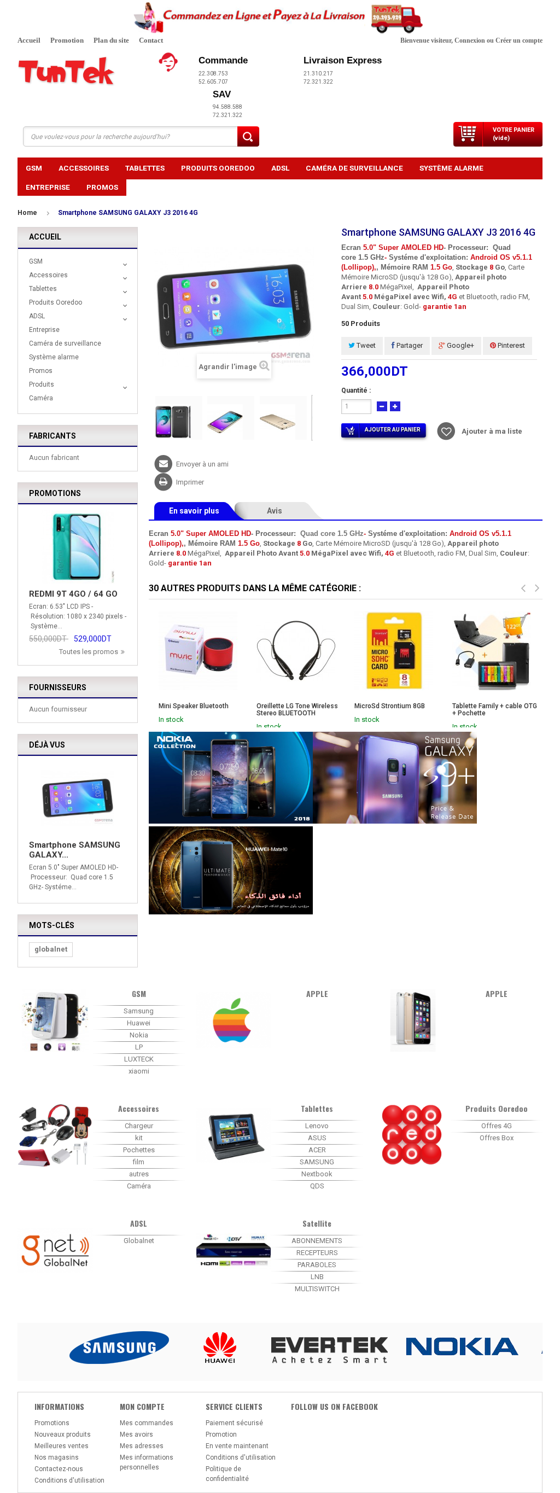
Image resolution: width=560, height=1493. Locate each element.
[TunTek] (83, 71)
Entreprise (48, 187)
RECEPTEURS (317, 1253)
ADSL (280, 168)
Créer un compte (518, 40)
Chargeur (139, 1126)
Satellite (316, 1223)
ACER (317, 1150)
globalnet (50, 949)
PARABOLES (317, 1265)
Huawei (138, 1023)
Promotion (67, 40)
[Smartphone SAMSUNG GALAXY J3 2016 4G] (178, 418)
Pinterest (510, 345)
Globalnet (139, 1241)
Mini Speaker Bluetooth (194, 706)
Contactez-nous (58, 1469)
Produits (41, 384)
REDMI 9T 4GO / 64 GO (73, 594)
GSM (34, 168)
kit (139, 1138)
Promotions (55, 493)
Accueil (29, 40)
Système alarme (451, 168)
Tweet (365, 345)
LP (139, 1047)
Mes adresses (142, 1446)
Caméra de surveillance (354, 168)
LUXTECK (139, 1059)
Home (27, 213)
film (138, 1162)
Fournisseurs (57, 687)
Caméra (41, 398)
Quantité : (356, 390)
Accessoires (84, 168)
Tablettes (145, 168)
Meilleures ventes (61, 1446)
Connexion (469, 40)
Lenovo (317, 1126)
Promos (102, 187)
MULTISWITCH (317, 1289)
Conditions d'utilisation (69, 1480)
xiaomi (139, 1071)
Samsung (139, 1011)
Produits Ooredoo (218, 168)
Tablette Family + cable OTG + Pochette (494, 709)
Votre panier (513, 134)
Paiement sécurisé (234, 1423)
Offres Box (497, 1138)
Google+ (459, 345)
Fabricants (52, 435)
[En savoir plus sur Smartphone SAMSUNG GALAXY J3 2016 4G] (77, 798)
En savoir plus (194, 510)
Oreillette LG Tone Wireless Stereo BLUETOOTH (297, 709)
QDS (317, 1186)
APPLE (317, 993)
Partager (409, 345)
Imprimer (190, 482)
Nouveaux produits (62, 1434)
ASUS (317, 1138)
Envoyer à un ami (202, 464)
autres (139, 1174)
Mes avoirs (136, 1434)
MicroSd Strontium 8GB (389, 706)
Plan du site (111, 40)
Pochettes (139, 1150)
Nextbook (316, 1174)
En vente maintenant (237, 1446)
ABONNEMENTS (316, 1241)
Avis (274, 510)
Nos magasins (56, 1457)
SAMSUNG (317, 1162)
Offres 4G (496, 1126)
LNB (317, 1277)
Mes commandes (146, 1423)
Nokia (139, 1035)
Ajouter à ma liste (492, 431)
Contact (151, 40)
